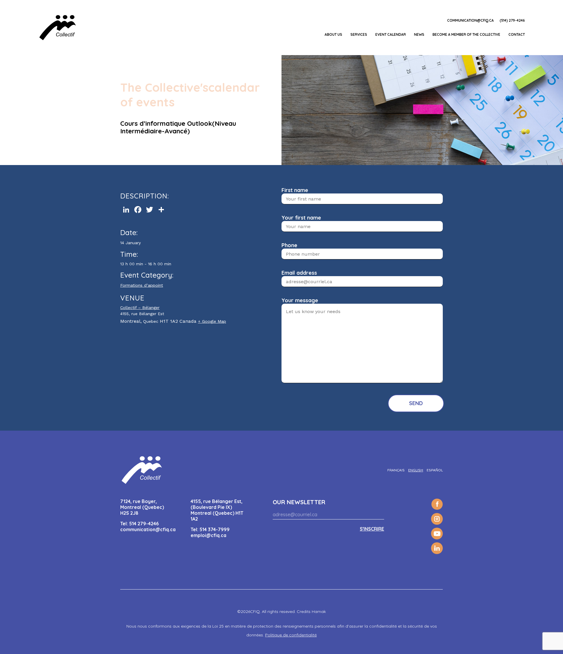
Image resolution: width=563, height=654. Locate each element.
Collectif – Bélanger (140, 307)
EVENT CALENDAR (390, 34)
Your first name (301, 217)
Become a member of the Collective (466, 34)
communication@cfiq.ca (470, 20)
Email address (299, 272)
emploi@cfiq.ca (208, 535)
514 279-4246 (144, 523)
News (419, 34)
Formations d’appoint (141, 285)
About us (333, 34)
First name (295, 190)
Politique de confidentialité (291, 635)
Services (358, 34)
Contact (516, 34)
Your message (300, 300)
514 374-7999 (214, 529)
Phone (289, 245)
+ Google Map (212, 321)
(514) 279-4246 (512, 20)
